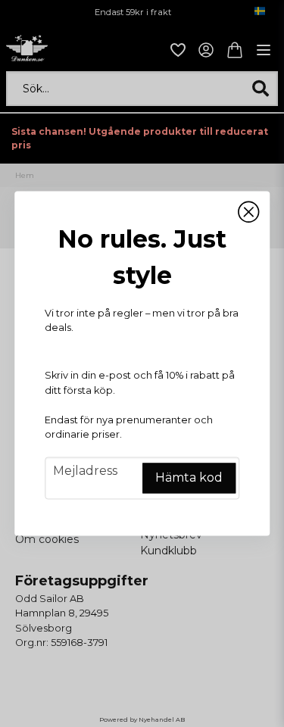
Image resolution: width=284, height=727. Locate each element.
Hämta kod (189, 478)
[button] (248, 212)
